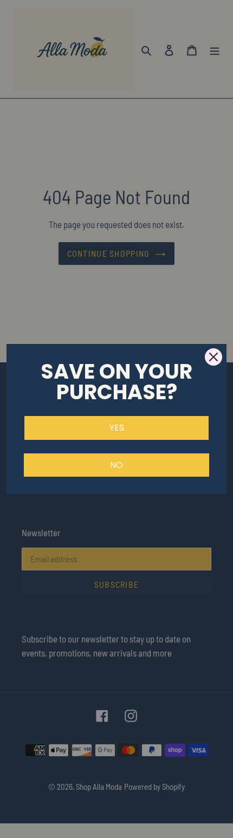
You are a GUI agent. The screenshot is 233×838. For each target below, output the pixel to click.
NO (116, 465)
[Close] (213, 357)
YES (116, 427)
